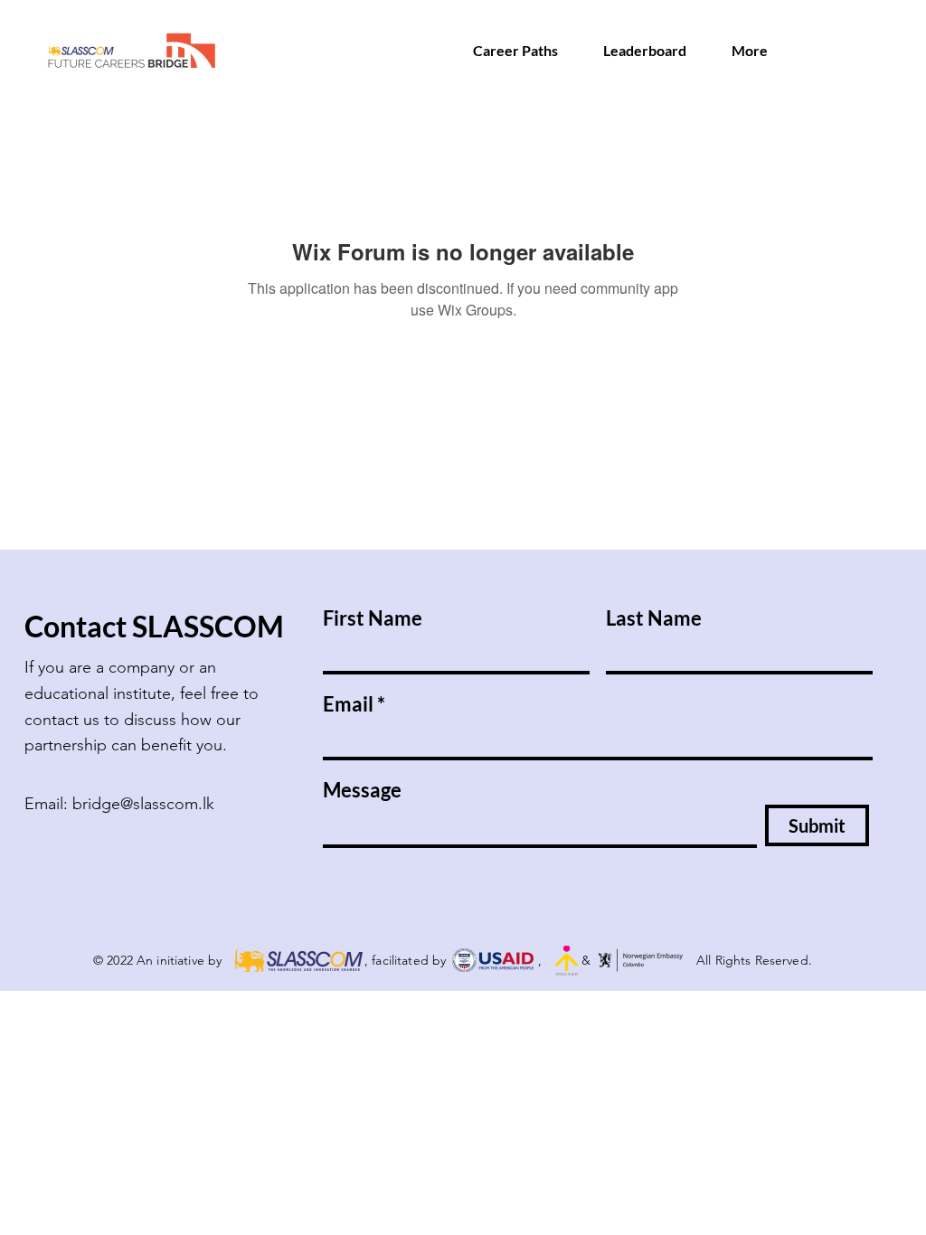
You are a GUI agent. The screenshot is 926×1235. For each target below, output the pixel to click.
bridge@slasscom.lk (143, 804)
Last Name (654, 618)
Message (362, 790)
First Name (372, 618)
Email (348, 704)
